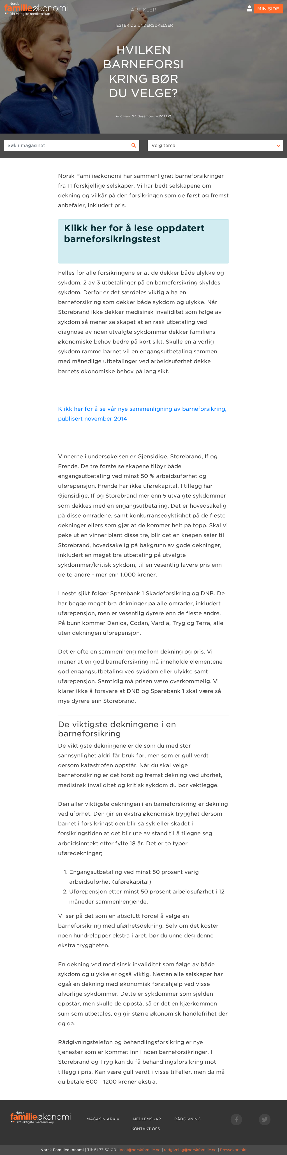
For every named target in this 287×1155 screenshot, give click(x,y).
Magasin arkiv (103, 1119)
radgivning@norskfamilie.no (190, 1150)
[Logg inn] (249, 8)
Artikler (143, 10)
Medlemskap (147, 1119)
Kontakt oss (145, 1129)
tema (163, 145)
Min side (268, 8)
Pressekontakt (233, 1150)
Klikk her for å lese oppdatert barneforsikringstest (134, 233)
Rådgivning (187, 1119)
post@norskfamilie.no (140, 1150)
